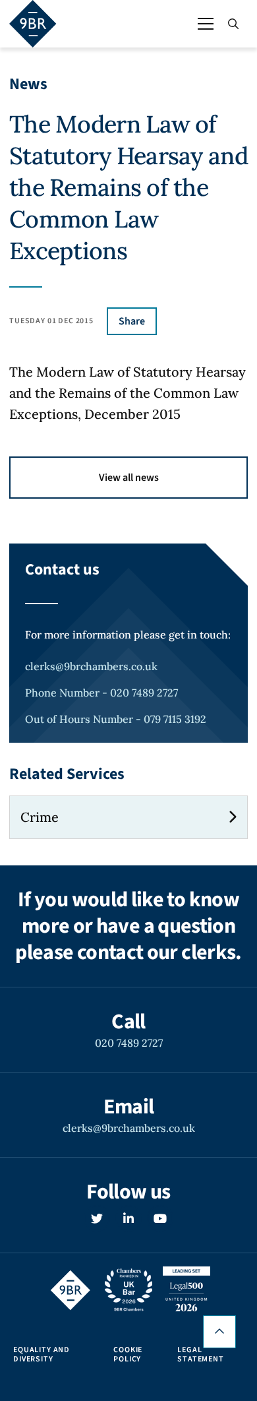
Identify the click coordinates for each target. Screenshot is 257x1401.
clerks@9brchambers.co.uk (91, 666)
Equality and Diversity (41, 1355)
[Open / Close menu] (206, 24)
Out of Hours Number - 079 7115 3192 (115, 719)
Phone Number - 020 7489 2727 (101, 692)
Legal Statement (200, 1355)
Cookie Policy (127, 1355)
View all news (129, 477)
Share (132, 321)
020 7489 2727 (129, 1042)
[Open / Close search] (233, 24)
